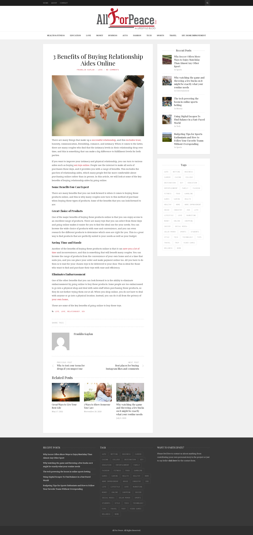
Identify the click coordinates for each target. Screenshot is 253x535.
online (177, 221)
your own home (60, 299)
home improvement (193, 204)
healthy (167, 204)
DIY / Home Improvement (194, 35)
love (63, 311)
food (178, 193)
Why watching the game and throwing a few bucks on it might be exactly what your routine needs (130, 409)
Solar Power (170, 232)
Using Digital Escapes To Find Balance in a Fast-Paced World (189, 119)
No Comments (112, 70)
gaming (177, 199)
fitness (167, 193)
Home (45, 3)
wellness (168, 248)
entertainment (171, 188)
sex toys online (81, 165)
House (166, 210)
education (192, 183)
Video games (189, 243)
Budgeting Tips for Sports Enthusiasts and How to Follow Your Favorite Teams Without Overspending (188, 138)
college (189, 177)
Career (167, 177)
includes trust (133, 140)
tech (176, 237)
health (188, 199)
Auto (125, 35)
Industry (178, 210)
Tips (199, 237)
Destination (170, 183)
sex (83, 311)
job (188, 210)
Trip (177, 243)
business (189, 172)
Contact (64, 3)
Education (75, 35)
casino (178, 177)
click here (172, 460)
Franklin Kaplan (85, 70)
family (185, 188)
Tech (149, 35)
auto (166, 172)
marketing (191, 215)
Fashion (137, 35)
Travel (173, 35)
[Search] (207, 3)
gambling (189, 193)
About (54, 3)
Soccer (167, 226)
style (166, 237)
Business (112, 35)
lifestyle (168, 215)
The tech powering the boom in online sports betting (186, 102)
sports (183, 232)
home (178, 204)
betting (176, 172)
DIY (181, 183)
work (179, 248)
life (57, 311)
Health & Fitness (56, 35)
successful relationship (103, 140)
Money (99, 35)
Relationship (73, 311)
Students (195, 232)
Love (88, 35)
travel (167, 243)
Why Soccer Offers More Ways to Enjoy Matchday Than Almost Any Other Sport (187, 61)
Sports (160, 35)
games (166, 199)
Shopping (189, 221)
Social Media (181, 226)
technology (188, 237)
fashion (196, 188)
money (166, 221)
